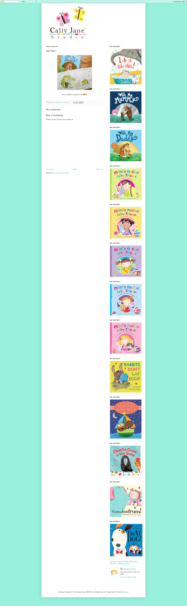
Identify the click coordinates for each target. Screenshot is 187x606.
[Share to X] (78, 102)
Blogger (126, 592)
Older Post (99, 169)
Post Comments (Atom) (61, 173)
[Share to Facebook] (80, 102)
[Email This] (74, 102)
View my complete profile (128, 577)
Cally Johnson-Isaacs (129, 569)
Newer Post (49, 169)
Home (75, 169)
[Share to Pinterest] (82, 102)
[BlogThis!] (76, 102)
